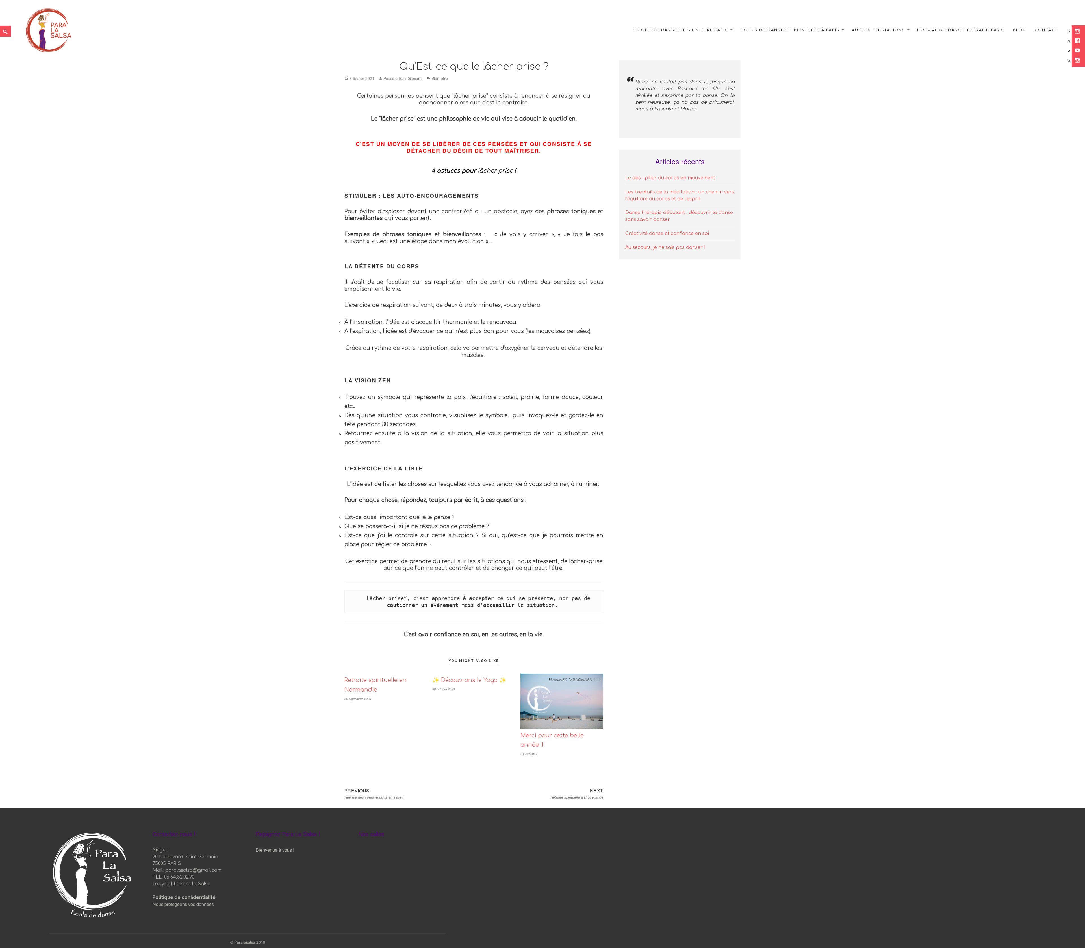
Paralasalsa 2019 (249, 942)
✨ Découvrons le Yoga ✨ (469, 680)
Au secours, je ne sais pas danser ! (665, 247)
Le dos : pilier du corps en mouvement (670, 177)
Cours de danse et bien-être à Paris (790, 30)
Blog (1019, 30)
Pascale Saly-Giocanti (402, 78)
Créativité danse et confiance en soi (667, 233)
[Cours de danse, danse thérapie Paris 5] (49, 29)
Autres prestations (878, 30)
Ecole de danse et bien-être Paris (681, 30)
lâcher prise (495, 170)
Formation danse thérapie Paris (960, 30)
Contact (1046, 30)
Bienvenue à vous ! (275, 850)
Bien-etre (439, 78)
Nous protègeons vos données (183, 904)
